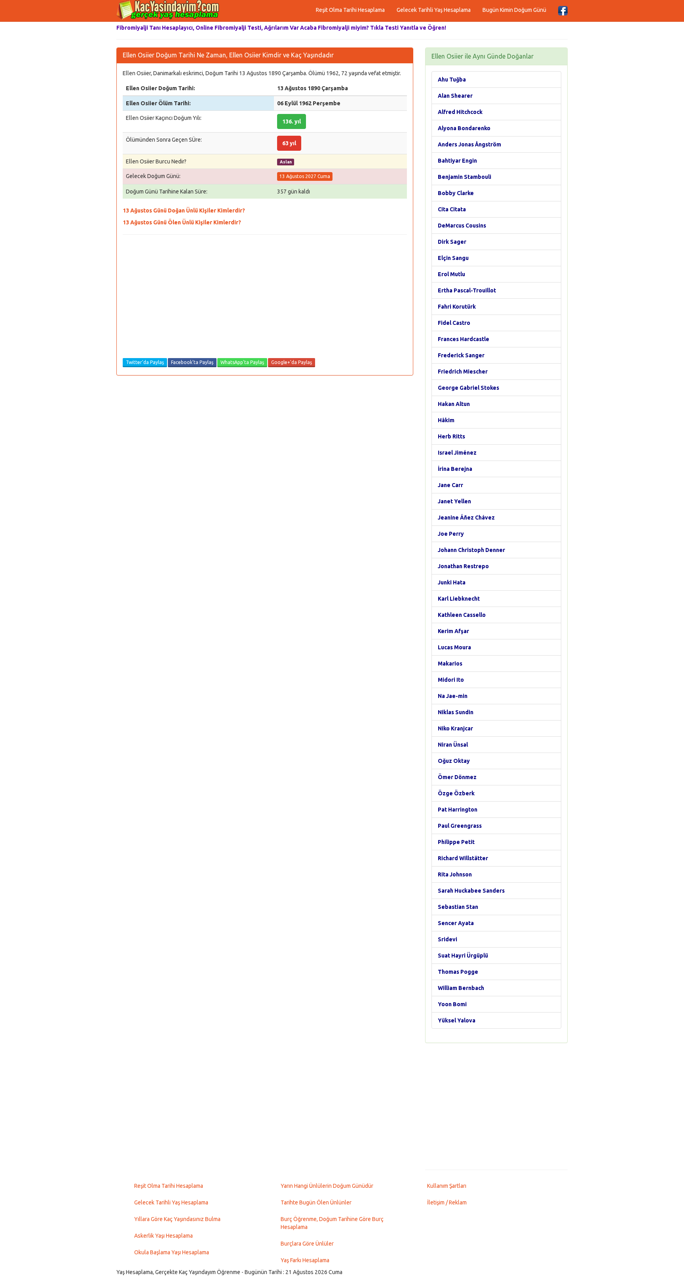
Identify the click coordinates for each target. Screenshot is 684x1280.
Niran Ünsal (453, 744)
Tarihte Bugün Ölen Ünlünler (316, 1202)
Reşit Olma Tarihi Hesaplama (350, 10)
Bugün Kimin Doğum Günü (514, 10)
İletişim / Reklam (447, 1202)
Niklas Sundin (455, 712)
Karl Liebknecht (459, 598)
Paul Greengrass (460, 826)
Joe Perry (451, 534)
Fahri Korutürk (457, 306)
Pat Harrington (457, 809)
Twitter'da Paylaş (145, 362)
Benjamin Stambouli (464, 177)
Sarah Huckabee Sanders (471, 890)
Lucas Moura (454, 647)
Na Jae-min (452, 696)
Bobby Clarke (456, 193)
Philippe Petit (456, 842)
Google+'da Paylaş (291, 362)
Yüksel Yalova (456, 1020)
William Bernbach (461, 988)
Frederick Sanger (461, 355)
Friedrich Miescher (463, 371)
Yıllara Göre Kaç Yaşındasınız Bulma (177, 1219)
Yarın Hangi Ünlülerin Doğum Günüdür (327, 1186)
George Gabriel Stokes (468, 388)
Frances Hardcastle (463, 339)
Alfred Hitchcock (460, 112)
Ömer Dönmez (457, 777)
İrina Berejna (455, 469)
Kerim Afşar (453, 631)
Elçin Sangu (453, 258)
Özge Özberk (456, 793)
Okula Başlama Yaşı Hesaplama (171, 1252)
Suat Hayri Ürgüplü (463, 955)
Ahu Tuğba (452, 79)
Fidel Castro (454, 323)
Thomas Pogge (458, 972)
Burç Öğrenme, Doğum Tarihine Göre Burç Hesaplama (332, 1223)
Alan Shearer (455, 96)
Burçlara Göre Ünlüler (307, 1243)
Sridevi (447, 939)
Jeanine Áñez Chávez (466, 517)
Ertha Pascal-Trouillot (467, 290)
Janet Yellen (454, 501)
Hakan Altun (454, 404)
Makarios (450, 663)
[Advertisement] (265, 298)
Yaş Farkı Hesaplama (305, 1260)
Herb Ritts (451, 436)
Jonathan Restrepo (463, 566)
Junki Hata (452, 582)
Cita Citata (452, 209)
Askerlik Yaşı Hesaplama (163, 1236)
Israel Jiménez (457, 452)
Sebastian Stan (458, 907)
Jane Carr (450, 485)
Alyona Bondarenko (464, 128)
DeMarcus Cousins (462, 225)
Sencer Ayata (456, 923)
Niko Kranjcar (455, 728)
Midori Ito (451, 680)
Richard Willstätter (463, 858)
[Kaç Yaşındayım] (167, 10)
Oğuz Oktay (454, 761)
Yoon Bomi (452, 1004)
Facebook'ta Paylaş (192, 362)
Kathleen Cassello (462, 615)
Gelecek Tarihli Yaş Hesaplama (434, 10)
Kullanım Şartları (446, 1186)
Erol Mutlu (451, 274)
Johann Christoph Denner (471, 550)
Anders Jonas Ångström (469, 144)
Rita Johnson (455, 874)
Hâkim (446, 420)
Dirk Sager (452, 242)
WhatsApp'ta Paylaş (242, 362)
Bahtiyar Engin (457, 160)
